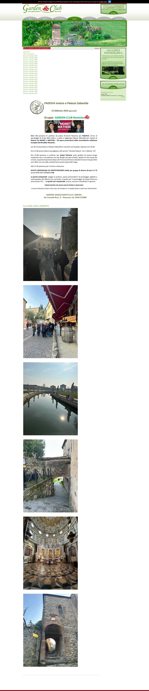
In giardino (118, 19)
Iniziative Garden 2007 (30, 64)
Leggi (123, 96)
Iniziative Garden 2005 (30, 60)
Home (30, 19)
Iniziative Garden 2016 (30, 73)
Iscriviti (113, 13)
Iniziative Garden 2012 (30, 66)
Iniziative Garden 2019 (30, 79)
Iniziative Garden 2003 (30, 56)
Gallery (45, 19)
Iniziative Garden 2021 (30, 83)
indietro (97, 48)
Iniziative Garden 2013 (30, 68)
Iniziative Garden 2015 (30, 71)
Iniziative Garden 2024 (30, 89)
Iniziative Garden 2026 (30, 93)
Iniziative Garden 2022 (30, 85)
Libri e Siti (89, 19)
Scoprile (113, 88)
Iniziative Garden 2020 (30, 81)
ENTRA (113, 78)
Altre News (26, 52)
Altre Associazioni (28, 54)
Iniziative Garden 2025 (30, 91)
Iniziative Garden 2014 (30, 69)
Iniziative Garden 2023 (30, 87)
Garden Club (42, 9)
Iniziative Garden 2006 (30, 62)
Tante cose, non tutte (104, 19)
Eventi (74, 19)
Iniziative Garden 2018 (30, 77)
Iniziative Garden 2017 (30, 75)
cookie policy (103, 2)
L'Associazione (59, 19)
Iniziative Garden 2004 (30, 58)
